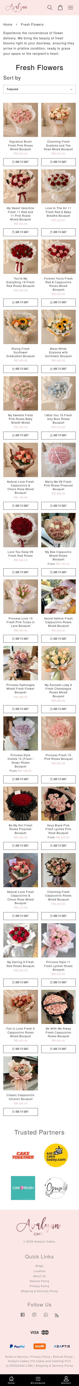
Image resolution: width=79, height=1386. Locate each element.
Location (40, 1271)
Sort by (12, 77)
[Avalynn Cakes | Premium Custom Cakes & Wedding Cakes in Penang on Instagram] (34, 1316)
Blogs (39, 1266)
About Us (39, 1276)
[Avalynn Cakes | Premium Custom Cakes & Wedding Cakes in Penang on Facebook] (23, 1316)
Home (8, 24)
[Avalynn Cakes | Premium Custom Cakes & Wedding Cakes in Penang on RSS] (56, 1316)
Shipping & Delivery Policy (39, 1291)
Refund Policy (39, 1281)
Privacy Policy (39, 1286)
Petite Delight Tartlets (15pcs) (40, 9)
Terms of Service (16, 1356)
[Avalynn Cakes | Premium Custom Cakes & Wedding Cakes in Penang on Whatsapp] (46, 1316)
